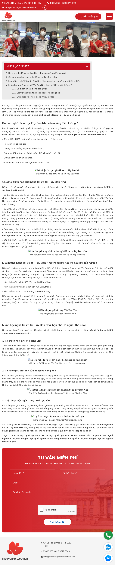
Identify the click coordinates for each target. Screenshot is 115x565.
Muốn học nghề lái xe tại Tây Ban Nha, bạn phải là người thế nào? (40, 85)
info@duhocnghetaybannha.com (21, 7)
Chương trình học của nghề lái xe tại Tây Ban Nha (32, 77)
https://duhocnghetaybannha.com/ (32, 162)
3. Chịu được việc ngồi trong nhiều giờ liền (34, 96)
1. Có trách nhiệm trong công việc (30, 88)
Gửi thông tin (57, 521)
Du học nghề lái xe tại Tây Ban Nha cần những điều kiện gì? (37, 73)
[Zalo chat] (108, 547)
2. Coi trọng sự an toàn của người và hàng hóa (37, 92)
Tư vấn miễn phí (88, 16)
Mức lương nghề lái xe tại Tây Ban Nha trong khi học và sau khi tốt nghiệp (44, 81)
